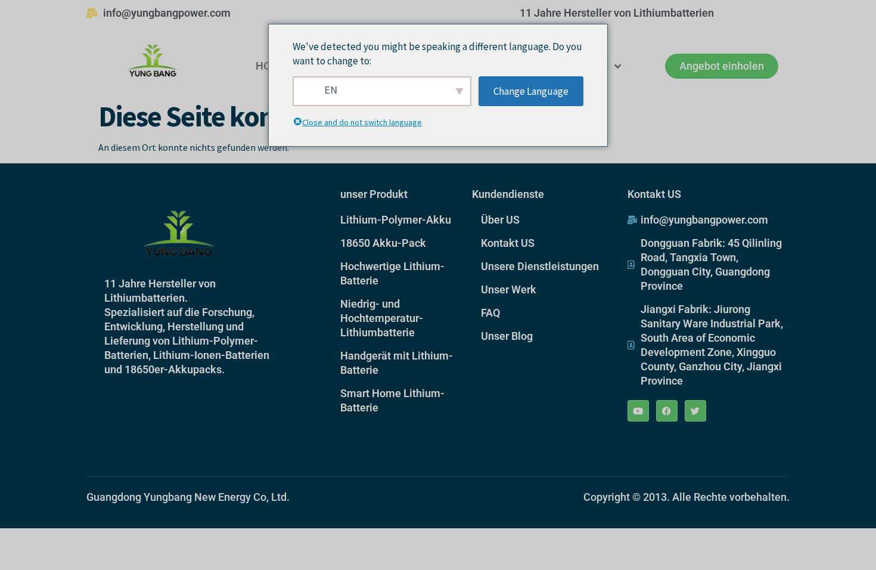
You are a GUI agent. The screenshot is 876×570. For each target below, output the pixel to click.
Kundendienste (508, 194)
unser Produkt (374, 194)
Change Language (531, 91)
